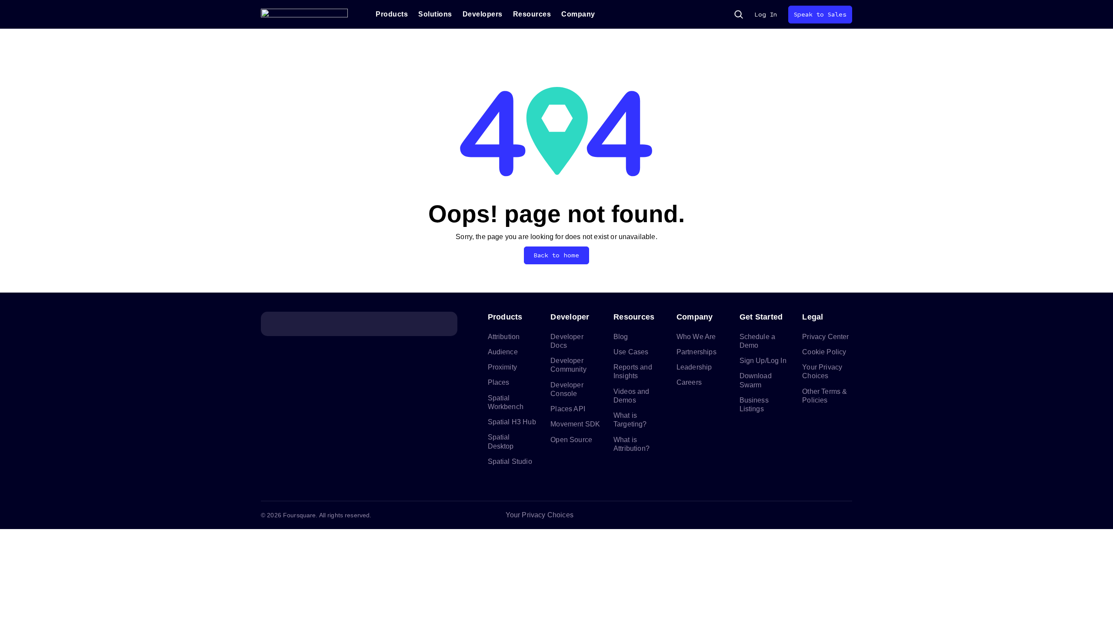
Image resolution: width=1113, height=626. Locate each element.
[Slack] (847, 515)
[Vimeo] (826, 515)
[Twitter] (784, 515)
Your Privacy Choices (539, 515)
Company (578, 14)
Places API (567, 409)
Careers (689, 382)
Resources (532, 14)
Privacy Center (825, 336)
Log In (765, 14)
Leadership (694, 367)
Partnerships (696, 352)
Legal (812, 317)
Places (499, 382)
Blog (620, 336)
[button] (738, 14)
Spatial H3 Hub (512, 422)
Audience (503, 352)
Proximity (502, 367)
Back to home (557, 255)
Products (392, 14)
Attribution (504, 336)
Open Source (571, 439)
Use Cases (630, 352)
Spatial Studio (510, 461)
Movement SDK (575, 424)
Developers (483, 14)
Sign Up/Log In (763, 360)
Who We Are (696, 336)
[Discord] (805, 515)
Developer (569, 317)
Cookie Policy (824, 352)
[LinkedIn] (763, 515)
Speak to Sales (820, 14)
